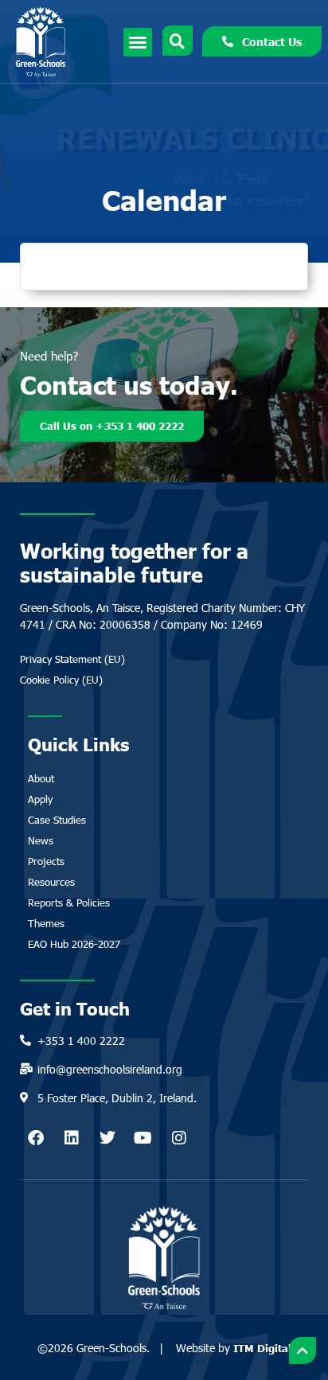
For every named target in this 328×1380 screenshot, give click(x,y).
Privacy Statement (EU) (72, 659)
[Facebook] (36, 1138)
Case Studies (57, 819)
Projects (46, 861)
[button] (137, 42)
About (41, 778)
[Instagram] (179, 1138)
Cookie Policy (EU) (61, 679)
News (40, 840)
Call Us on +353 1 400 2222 (112, 425)
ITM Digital (262, 1348)
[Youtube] (143, 1138)
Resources (51, 881)
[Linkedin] (72, 1138)
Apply (40, 799)
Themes (46, 923)
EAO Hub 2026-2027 (74, 944)
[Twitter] (107, 1138)
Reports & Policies (69, 902)
